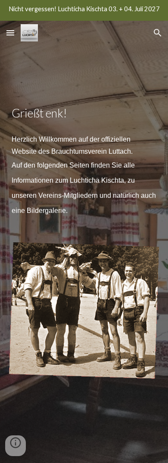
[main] (84, 162)
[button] (10, 32)
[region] (84, 10)
